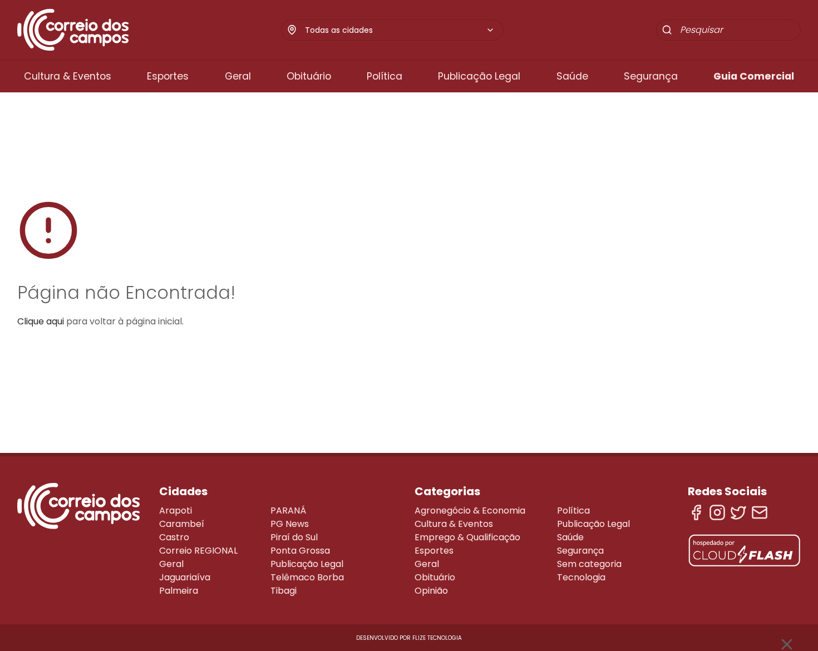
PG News (289, 523)
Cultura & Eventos (67, 76)
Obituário (309, 76)
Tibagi (283, 590)
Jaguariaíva (184, 577)
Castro (174, 537)
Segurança (651, 76)
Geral (238, 76)
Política (384, 76)
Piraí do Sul (294, 537)
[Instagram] (717, 512)
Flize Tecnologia (437, 638)
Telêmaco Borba (307, 577)
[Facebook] (696, 512)
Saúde (572, 76)
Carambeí (181, 523)
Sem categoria (589, 564)
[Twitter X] (738, 512)
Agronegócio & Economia (470, 510)
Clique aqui (40, 321)
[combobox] (399, 30)
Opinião (431, 590)
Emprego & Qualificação (467, 537)
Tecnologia (581, 577)
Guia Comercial (753, 76)
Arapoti (175, 510)
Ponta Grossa (300, 550)
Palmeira (178, 590)
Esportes (168, 76)
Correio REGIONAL (198, 550)
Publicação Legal (479, 76)
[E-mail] (759, 512)
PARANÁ (288, 510)
